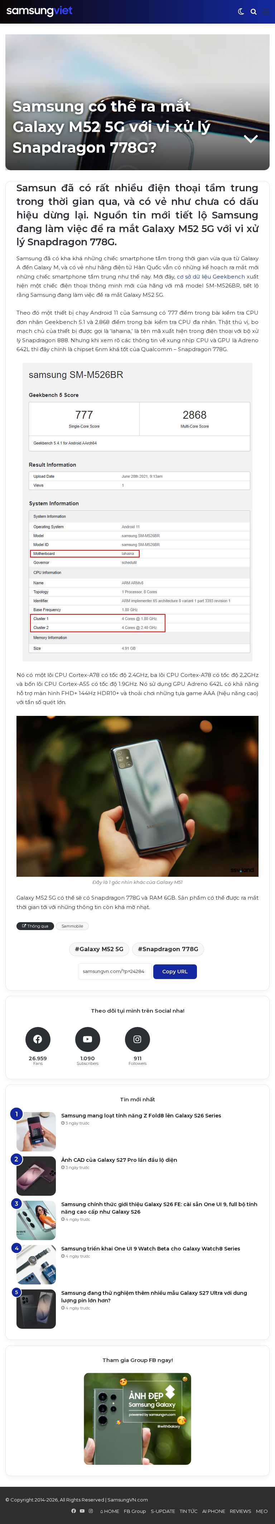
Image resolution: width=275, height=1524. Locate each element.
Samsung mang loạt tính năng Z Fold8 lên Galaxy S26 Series (141, 1115)
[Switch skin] (241, 14)
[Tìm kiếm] (253, 14)
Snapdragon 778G (170, 949)
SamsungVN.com (127, 1500)
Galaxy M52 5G (101, 949)
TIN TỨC (189, 1511)
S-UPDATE (163, 1511)
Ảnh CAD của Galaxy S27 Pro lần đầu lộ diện (119, 1160)
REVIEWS (240, 1511)
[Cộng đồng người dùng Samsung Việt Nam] (39, 11)
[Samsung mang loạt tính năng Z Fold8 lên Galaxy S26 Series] (36, 1131)
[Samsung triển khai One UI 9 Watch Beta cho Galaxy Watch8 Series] (36, 1264)
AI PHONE (213, 1511)
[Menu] (266, 14)
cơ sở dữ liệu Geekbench (211, 276)
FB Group (135, 1511)
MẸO (262, 1511)
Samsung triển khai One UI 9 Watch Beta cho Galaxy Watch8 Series (150, 1248)
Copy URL (175, 971)
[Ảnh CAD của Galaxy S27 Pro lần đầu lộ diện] (36, 1176)
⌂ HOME (109, 1511)
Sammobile (72, 926)
